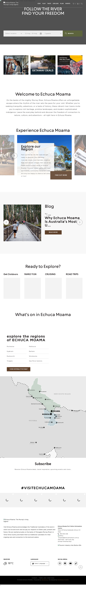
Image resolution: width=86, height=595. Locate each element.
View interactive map (18, 369)
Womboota (33, 356)
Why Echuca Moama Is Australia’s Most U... (62, 222)
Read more (53, 232)
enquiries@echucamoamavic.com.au (68, 537)
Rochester (10, 346)
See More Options (35, 361)
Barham (32, 351)
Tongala (10, 361)
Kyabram (10, 351)
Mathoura (32, 346)
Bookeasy (45, 579)
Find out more (61, 175)
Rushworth (11, 356)
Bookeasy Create (63, 579)
